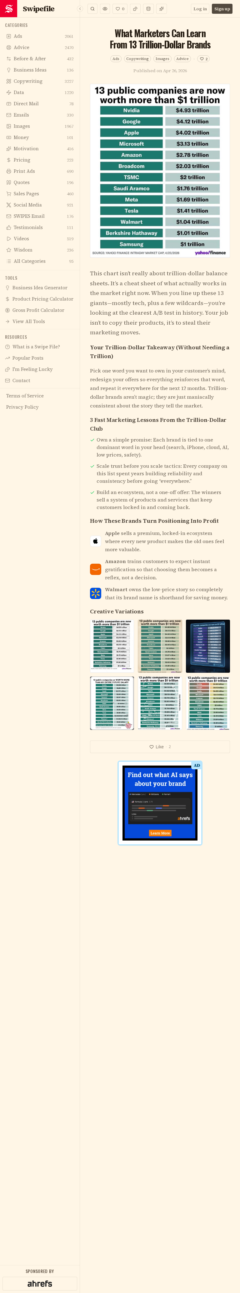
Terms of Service (102, 746)
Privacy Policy (140, 746)
